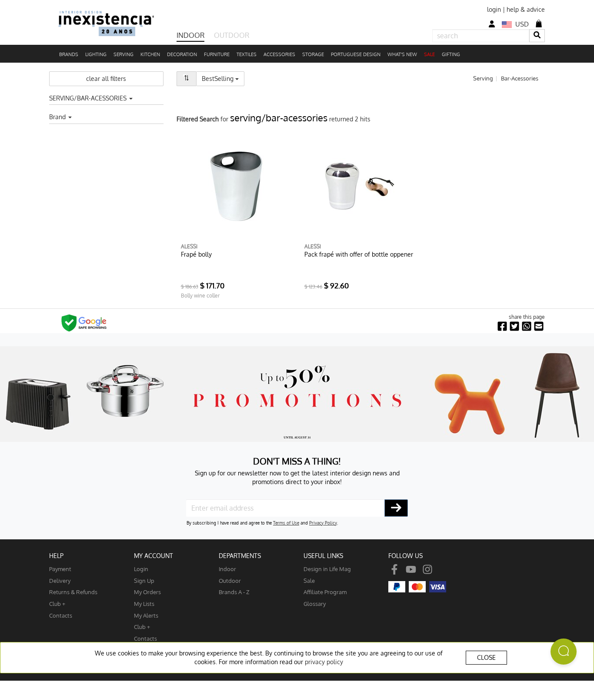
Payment (60, 568)
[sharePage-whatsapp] (527, 326)
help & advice (526, 9)
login (494, 9)
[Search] (537, 35)
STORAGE (313, 54)
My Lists (144, 603)
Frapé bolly (196, 254)
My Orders (147, 591)
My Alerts (146, 615)
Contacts (60, 615)
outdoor (230, 580)
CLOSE (486, 657)
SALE (429, 54)
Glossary (315, 603)
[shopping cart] (539, 23)
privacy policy (324, 661)
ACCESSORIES (279, 54)
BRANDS (68, 54)
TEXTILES (247, 54)
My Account (153, 555)
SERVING (123, 54)
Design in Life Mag (327, 568)
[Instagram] (427, 568)
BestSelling (223, 78)
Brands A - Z (234, 591)
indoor (227, 568)
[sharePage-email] (539, 326)
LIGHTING (96, 54)
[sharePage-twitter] (514, 326)
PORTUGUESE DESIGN (355, 54)
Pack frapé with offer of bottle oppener (358, 254)
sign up (144, 580)
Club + (57, 603)
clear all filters (106, 78)
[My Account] (492, 24)
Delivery (59, 580)
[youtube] (411, 568)
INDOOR (190, 35)
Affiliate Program (325, 591)
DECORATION (182, 54)
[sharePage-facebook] (502, 326)
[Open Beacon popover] (564, 652)
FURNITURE (217, 54)
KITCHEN (150, 54)
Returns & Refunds (73, 591)
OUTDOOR (231, 35)
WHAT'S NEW (402, 54)
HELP (56, 555)
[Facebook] (394, 568)
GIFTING (451, 54)
